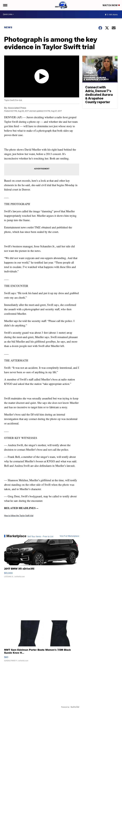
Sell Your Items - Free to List (40, 536)
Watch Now (110, 5)
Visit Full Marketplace (69, 536)
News (8, 27)
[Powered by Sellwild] (75, 707)
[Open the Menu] (5, 5)
